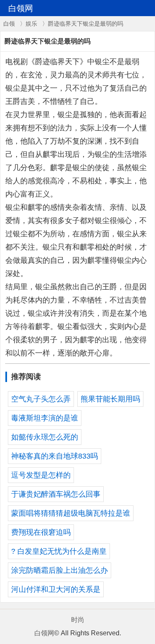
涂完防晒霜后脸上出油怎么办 (59, 570)
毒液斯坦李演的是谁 (44, 418)
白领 (9, 23)
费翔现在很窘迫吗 (41, 532)
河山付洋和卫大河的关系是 (55, 589)
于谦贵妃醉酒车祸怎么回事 (55, 494)
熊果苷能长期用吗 (110, 399)
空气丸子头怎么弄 (41, 399)
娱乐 (31, 23)
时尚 (77, 619)
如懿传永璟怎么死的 (44, 437)
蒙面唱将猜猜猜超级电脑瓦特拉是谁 (70, 513)
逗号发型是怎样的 (41, 475)
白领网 (44, 633)
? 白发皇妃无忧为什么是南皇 (59, 551)
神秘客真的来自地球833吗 (54, 456)
